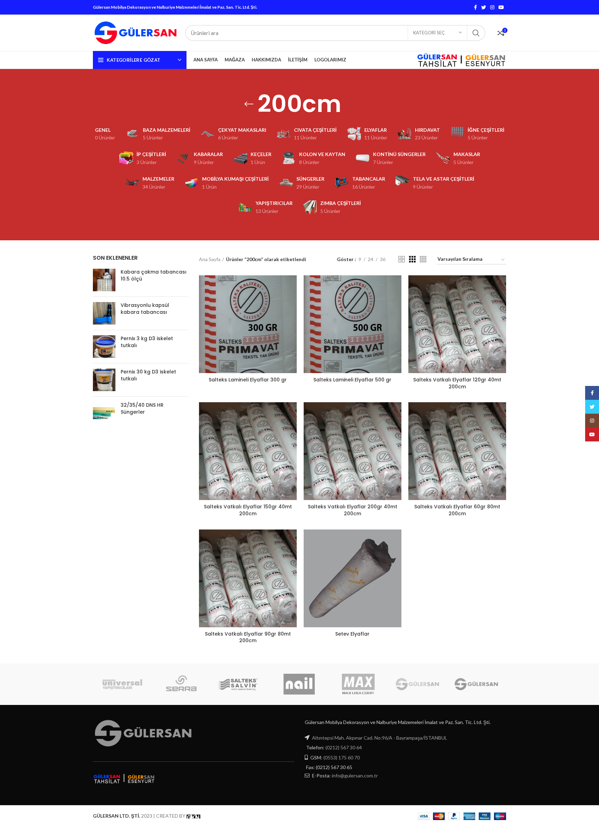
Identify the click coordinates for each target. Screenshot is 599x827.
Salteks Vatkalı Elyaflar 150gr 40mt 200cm (248, 510)
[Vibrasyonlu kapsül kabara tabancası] (104, 313)
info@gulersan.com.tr (355, 775)
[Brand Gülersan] (476, 684)
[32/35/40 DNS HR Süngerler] (104, 413)
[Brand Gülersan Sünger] (417, 684)
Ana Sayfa (209, 259)
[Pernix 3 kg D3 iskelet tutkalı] (104, 346)
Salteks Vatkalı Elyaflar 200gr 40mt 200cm (352, 510)
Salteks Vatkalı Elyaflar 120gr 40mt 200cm (457, 383)
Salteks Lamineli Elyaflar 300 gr (248, 379)
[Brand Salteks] (240, 684)
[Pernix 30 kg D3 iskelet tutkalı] (104, 380)
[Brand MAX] (358, 684)
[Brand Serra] (181, 684)
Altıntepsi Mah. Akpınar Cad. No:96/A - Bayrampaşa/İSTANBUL (379, 738)
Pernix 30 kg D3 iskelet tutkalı (148, 375)
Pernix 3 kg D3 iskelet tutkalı (147, 342)
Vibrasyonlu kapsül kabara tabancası (145, 309)
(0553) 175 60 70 (341, 757)
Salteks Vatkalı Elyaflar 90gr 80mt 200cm (248, 637)
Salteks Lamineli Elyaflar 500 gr (352, 379)
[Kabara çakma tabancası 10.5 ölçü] (104, 280)
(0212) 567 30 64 (343, 747)
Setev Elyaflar (352, 633)
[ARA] (476, 33)
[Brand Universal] (122, 684)
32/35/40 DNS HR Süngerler (142, 408)
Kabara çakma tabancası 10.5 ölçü (153, 275)
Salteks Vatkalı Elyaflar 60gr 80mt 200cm (457, 510)
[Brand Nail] (299, 684)
